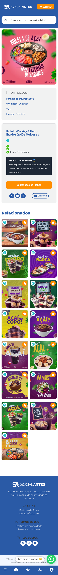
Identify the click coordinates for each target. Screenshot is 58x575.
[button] (29, 506)
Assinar (47, 6)
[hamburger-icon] (5, 570)
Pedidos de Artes (29, 510)
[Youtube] (17, 195)
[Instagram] (11, 195)
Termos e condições (29, 529)
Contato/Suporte (29, 513)
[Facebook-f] (23, 195)
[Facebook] (23, 543)
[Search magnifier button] (52, 20)
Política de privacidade (29, 525)
